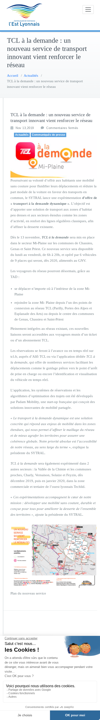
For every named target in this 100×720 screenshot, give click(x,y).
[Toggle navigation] (88, 9)
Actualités (31, 75)
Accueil (12, 75)
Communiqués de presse (48, 134)
